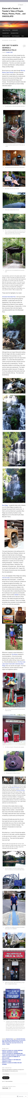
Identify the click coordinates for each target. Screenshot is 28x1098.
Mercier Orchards (15, 787)
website (16, 594)
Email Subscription (6, 1067)
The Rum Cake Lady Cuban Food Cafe (13, 1042)
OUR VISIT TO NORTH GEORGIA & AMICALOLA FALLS (10, 47)
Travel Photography (16, 36)
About (23, 36)
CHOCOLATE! (15, 30)
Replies (8, 1044)
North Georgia (8, 1041)
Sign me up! (5, 1077)
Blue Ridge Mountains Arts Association (17, 1040)
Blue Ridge (5, 505)
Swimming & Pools (6, 36)
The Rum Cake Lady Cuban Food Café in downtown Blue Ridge (13, 663)
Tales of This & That (6, 30)
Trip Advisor (15, 654)
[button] (8, 780)
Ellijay (3, 1041)
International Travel (14, 33)
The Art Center (6, 577)
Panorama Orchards (20, 790)
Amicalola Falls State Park (9, 297)
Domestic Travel (5, 33)
